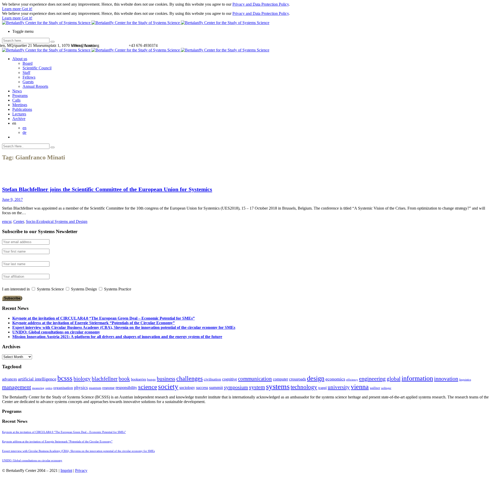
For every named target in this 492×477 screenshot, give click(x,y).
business (166, 379)
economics (335, 379)
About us (19, 59)
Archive (18, 118)
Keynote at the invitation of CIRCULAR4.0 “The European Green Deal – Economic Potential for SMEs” (103, 318)
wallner (375, 388)
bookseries (138, 379)
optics (48, 388)
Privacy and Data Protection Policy (260, 4)
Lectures (19, 114)
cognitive (229, 379)
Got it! (27, 9)
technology (304, 387)
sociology (187, 387)
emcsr (6, 221)
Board (28, 63)
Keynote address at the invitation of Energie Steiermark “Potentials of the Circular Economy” (93, 323)
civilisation (212, 379)
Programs (20, 95)
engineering (372, 379)
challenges (189, 378)
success (202, 387)
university (339, 387)
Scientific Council (37, 68)
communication (255, 379)
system (257, 387)
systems (278, 386)
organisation (63, 388)
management (16, 387)
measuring (38, 388)
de (24, 132)
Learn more (12, 9)
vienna (360, 387)
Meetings (19, 105)
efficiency (352, 379)
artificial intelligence (37, 379)
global (394, 379)
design (315, 378)
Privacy (81, 470)
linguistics (465, 379)
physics (81, 387)
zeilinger (386, 388)
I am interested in (16, 289)
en (24, 128)
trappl (322, 388)
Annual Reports (35, 86)
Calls (16, 100)
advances (9, 379)
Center (18, 221)
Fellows (29, 77)
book (124, 379)
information (417, 378)
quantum (95, 388)
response (108, 388)
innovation (446, 378)
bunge (151, 379)
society (168, 387)
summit (216, 387)
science (147, 386)
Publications (22, 109)
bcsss (65, 378)
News (17, 91)
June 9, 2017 (12, 199)
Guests (28, 82)
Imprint (66, 470)
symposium (236, 387)
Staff (26, 72)
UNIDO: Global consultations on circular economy (56, 332)
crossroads (297, 379)
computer (280, 379)
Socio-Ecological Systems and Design (56, 221)
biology (82, 379)
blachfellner (105, 379)
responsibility (126, 387)
